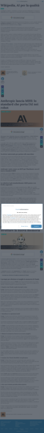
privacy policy (36, 223)
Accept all (36, 226)
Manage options (24, 226)
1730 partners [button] (9, 214)
